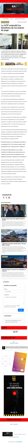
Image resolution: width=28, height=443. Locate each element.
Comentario (6, 294)
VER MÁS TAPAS (14, 343)
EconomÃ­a (6, 18)
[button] (18, 1)
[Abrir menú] (2, 16)
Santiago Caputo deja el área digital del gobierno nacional (13, 219)
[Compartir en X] (6, 198)
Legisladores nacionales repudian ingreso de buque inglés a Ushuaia (14, 244)
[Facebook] (22, 1)
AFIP (12, 18)
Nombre (5, 289)
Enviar (20, 310)
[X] (20, 1)
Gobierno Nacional (20, 18)
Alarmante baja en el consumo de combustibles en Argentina (14, 270)
